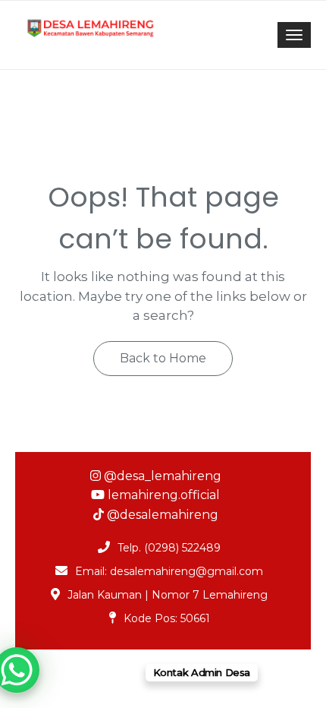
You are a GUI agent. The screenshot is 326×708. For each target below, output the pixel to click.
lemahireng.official (162, 495)
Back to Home (163, 358)
